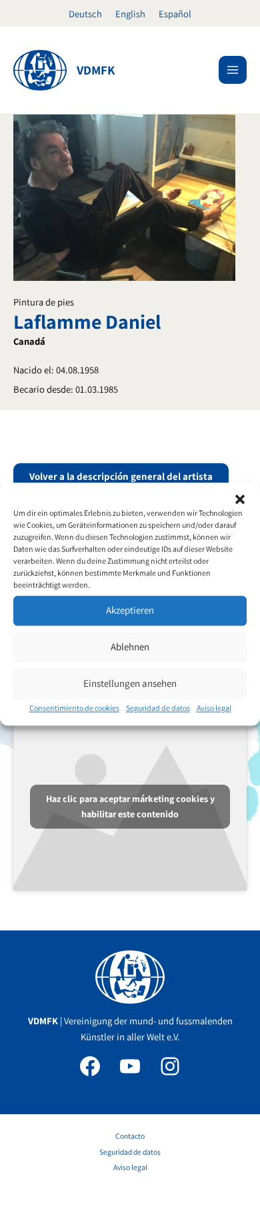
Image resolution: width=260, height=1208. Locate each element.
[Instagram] (170, 1066)
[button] (240, 499)
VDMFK (96, 70)
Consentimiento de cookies (74, 708)
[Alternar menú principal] (233, 70)
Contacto (130, 1136)
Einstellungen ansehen (130, 683)
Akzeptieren (130, 610)
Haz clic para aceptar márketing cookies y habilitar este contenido (130, 806)
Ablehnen (130, 646)
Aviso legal (214, 708)
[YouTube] (130, 1066)
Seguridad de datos (158, 708)
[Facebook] (90, 1066)
